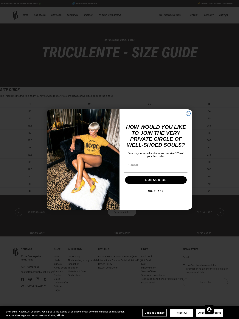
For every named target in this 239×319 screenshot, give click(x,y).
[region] (119, 312)
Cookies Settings (154, 312)
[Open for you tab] (209, 309)
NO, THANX (156, 191)
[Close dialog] (188, 113)
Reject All (181, 312)
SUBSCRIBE (156, 179)
